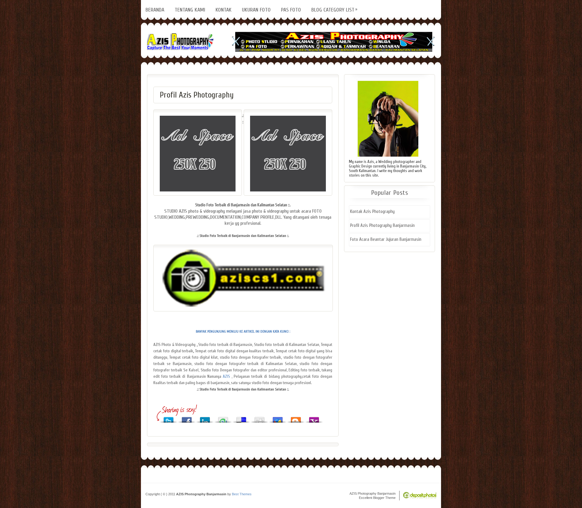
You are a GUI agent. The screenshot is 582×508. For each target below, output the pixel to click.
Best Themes (242, 494)
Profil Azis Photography (197, 95)
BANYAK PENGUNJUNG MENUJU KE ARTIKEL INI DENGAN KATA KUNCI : (243, 332)
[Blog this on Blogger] (296, 418)
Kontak (224, 10)
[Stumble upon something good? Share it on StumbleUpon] (223, 418)
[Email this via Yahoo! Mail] (314, 418)
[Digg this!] (259, 418)
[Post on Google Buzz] (278, 418)
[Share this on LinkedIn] (205, 418)
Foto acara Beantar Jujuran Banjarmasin (385, 239)
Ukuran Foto (256, 10)
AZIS (225, 376)
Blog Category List (332, 10)
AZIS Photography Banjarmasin (180, 41)
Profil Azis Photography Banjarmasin (382, 225)
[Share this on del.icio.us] (241, 418)
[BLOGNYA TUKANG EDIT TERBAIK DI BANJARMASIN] (231, 376)
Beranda (155, 10)
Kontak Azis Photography (372, 211)
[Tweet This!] (168, 418)
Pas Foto (291, 10)
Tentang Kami (190, 10)
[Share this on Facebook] (187, 418)
